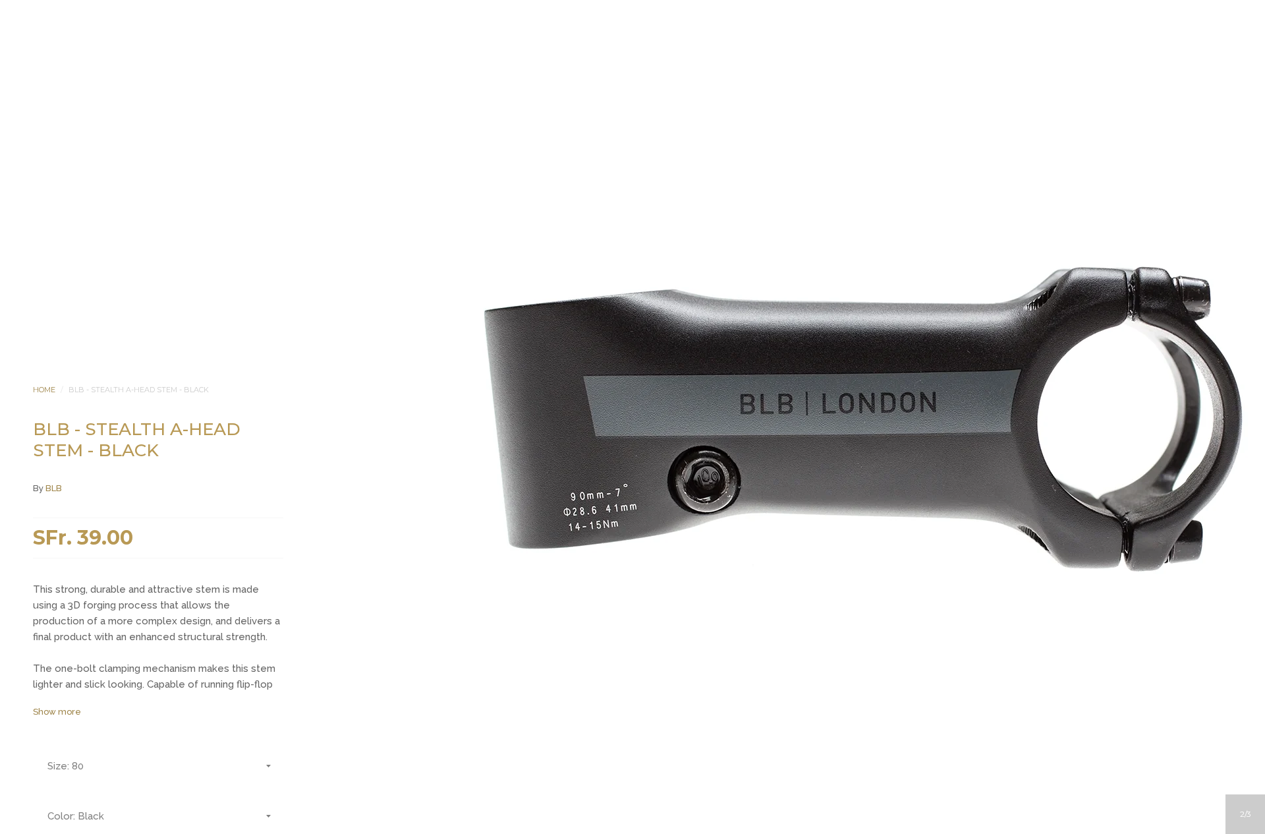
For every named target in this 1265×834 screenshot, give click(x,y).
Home (44, 389)
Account (615, 171)
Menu (579, 171)
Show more (57, 711)
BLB (53, 488)
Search (650, 171)
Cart (686, 171)
